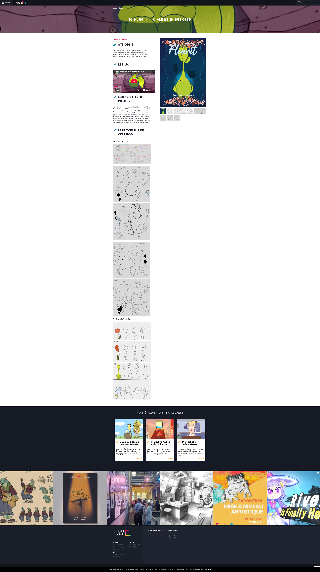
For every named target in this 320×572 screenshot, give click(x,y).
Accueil (115, 8)
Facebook (169, 536)
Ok (209, 569)
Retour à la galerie (120, 39)
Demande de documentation (309, 3)
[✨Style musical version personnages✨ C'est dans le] (26, 498)
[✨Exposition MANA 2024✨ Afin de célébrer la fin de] (240, 498)
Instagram (174, 536)
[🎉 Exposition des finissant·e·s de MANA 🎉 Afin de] (133, 498)
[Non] (318, 569)
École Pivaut (21, 2)
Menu (7, 3)
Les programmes (155, 538)
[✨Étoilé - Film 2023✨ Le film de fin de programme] (80, 498)
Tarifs (151, 536)
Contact (152, 533)
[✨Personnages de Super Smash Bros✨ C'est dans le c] (293, 498)
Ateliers (121, 8)
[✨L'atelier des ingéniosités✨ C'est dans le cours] (186, 498)
